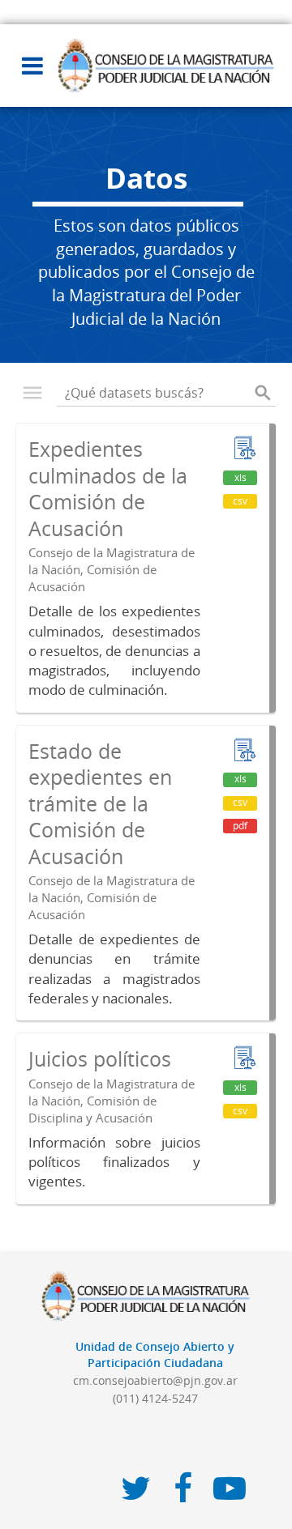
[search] (263, 393)
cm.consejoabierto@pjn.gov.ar (155, 1380)
